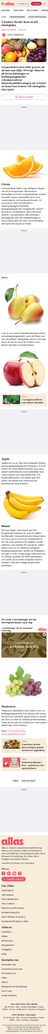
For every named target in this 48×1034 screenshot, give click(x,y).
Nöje (4, 953)
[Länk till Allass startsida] (10, 3)
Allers (4, 982)
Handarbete (7, 945)
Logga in (36, 4)
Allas (4, 977)
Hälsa (4, 936)
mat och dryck (8, 30)
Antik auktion (9, 995)
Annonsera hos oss (11, 968)
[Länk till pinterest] (20, 873)
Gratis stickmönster (37, 17)
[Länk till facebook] (3, 873)
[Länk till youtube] (14, 873)
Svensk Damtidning (28, 1007)
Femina (41, 1007)
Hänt (17, 1007)
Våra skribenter (10, 899)
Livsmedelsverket (16, 731)
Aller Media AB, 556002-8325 (30, 1029)
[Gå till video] (42, 629)
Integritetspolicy (10, 912)
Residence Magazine (37, 1009)
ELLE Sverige (9, 1017)
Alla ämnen (7, 894)
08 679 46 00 (37, 1031)
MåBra (5, 1009)
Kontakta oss (8, 964)
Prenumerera (23, 4)
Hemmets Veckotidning (14, 986)
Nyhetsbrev (7, 890)
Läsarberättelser (17, 17)
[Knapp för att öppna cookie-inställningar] (44, 3)
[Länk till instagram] (9, 873)
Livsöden (6, 931)
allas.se (38, 1027)
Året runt (6, 990)
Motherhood (21, 1009)
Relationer (32, 10)
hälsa (15, 780)
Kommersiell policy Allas (14, 921)
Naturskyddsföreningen (13, 734)
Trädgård (18, 10)
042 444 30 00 (33, 1025)
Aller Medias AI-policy (13, 916)
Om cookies (7, 903)
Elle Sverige (9, 1007)
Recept (12, 1009)
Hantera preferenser (12, 908)
